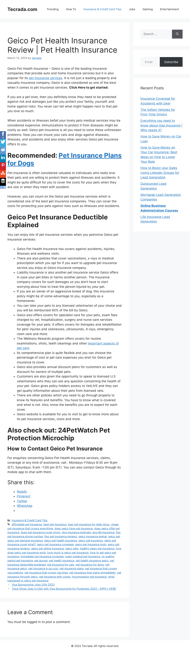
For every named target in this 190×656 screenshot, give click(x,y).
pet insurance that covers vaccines (46, 572)
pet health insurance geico (92, 560)
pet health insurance (61, 560)
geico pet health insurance (60, 540)
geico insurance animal (92, 536)
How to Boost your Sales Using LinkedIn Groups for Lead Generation (159, 172)
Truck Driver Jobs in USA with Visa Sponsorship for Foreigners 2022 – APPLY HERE (64, 588)
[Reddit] (3, 151)
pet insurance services (45, 78)
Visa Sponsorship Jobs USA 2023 (33, 584)
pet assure (41, 560)
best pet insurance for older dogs (88, 524)
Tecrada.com (22, 9)
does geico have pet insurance (74, 528)
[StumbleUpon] (3, 174)
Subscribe (171, 62)
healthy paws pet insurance (97, 548)
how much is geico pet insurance (68, 552)
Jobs (132, 9)
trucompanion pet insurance (89, 576)
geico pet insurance (90, 540)
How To (71, 9)
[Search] (177, 34)
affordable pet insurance (27, 524)
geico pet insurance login (90, 544)
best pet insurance (54, 524)
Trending (53, 9)
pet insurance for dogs (90, 564)
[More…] (4, 187)
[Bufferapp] (3, 182)
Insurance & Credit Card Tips (102, 9)
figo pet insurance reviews (60, 536)
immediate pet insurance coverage (42, 556)
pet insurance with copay (55, 576)
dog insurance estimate (76, 532)
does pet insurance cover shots (40, 532)
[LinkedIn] (3, 158)
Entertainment (169, 9)
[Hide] (1, 187)
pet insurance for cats (60, 564)
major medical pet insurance (82, 556)
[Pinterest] (3, 166)
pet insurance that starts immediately (92, 572)
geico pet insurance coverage (55, 544)
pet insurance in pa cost (43, 568)
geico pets (71, 548)
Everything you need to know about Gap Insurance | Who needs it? (161, 125)
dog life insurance (103, 532)
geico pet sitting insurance (47, 548)
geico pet (114, 536)
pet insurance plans (72, 568)
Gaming (148, 9)
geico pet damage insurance (25, 540)
